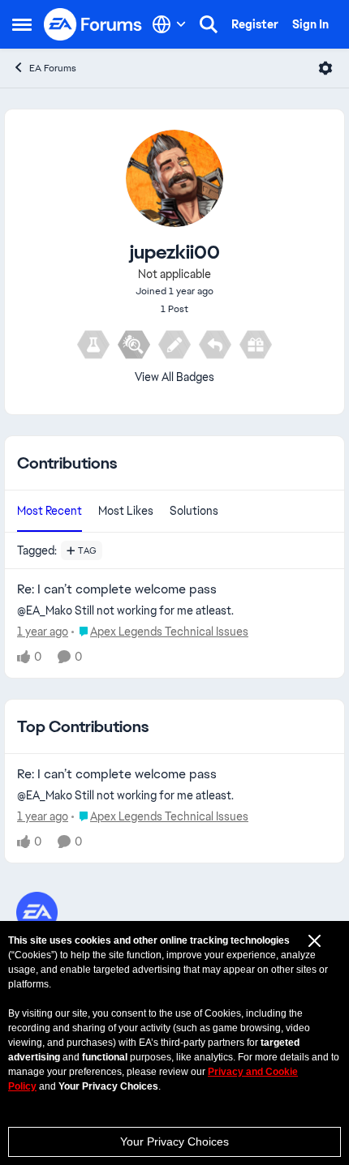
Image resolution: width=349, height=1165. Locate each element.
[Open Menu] (325, 68)
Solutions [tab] (194, 510)
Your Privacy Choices (174, 1141)
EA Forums (52, 68)
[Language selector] (169, 24)
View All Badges (174, 377)
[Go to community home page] (93, 24)
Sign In (310, 24)
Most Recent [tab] (49, 510)
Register (254, 24)
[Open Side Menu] (22, 24)
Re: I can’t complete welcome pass (117, 589)
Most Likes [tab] (125, 510)
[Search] (208, 24)
